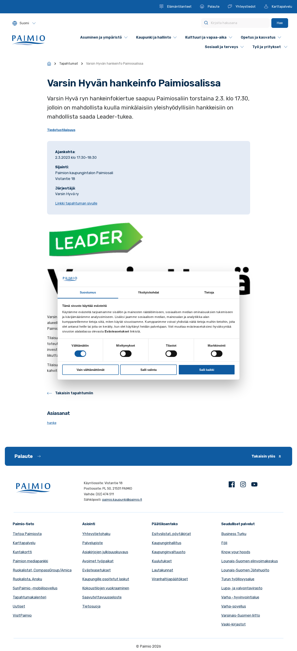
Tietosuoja (91, 606)
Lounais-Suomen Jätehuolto (245, 570)
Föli (224, 543)
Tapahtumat (68, 63)
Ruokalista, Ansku (27, 579)
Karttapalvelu (24, 543)
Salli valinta (148, 369)
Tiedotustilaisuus (61, 130)
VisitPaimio (22, 615)
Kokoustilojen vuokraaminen (105, 588)
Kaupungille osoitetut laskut (105, 579)
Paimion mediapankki (30, 561)
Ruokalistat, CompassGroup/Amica (42, 570)
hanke (51, 423)
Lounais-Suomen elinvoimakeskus (249, 561)
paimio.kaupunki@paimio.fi (122, 500)
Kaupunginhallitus (166, 543)
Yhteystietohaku (96, 534)
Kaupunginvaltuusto (168, 552)
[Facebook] (231, 485)
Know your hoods (235, 552)
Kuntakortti (22, 552)
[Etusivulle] (49, 64)
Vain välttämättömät (90, 369)
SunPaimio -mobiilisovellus (35, 588)
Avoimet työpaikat (98, 561)
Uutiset (19, 606)
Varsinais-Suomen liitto (240, 615)
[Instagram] (243, 485)
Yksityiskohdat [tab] (148, 292)
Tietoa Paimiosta (27, 534)
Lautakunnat (162, 570)
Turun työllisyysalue (237, 579)
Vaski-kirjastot (233, 624)
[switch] (126, 353)
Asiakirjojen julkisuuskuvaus (105, 552)
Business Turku (233, 534)
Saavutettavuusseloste (102, 597)
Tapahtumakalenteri (29, 597)
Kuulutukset (162, 561)
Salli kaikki (206, 369)
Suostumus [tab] (88, 292)
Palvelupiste (92, 543)
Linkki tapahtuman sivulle (76, 203)
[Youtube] (254, 485)
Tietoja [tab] (209, 292)
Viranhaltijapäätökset (170, 579)
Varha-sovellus (233, 606)
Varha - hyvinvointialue (240, 597)
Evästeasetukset (96, 570)
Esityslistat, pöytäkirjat (171, 534)
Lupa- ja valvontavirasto (241, 588)
